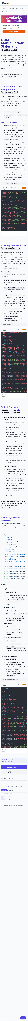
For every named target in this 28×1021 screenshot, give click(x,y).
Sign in (7, 786)
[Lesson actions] (25, 12)
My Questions (14, 796)
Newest (3, 799)
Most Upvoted (9, 799)
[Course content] (2, 12)
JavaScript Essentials (10, 8)
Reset (19, 188)
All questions (4, 790)
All (2, 796)
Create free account (14, 31)
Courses (3, 8)
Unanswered (7, 796)
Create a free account (7, 759)
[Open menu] (25, 2)
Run (24, 188)
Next (22, 1017)
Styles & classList (20, 8)
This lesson (11, 790)
